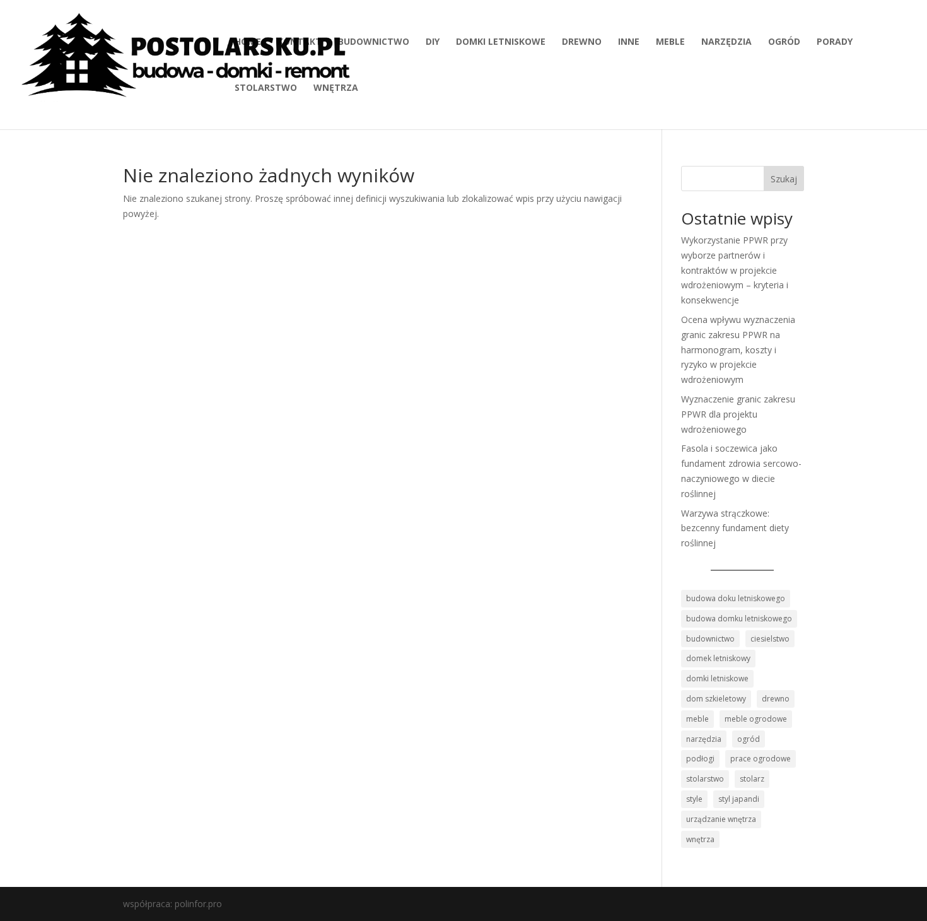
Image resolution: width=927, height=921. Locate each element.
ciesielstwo (770, 638)
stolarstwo (266, 88)
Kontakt (299, 42)
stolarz (752, 778)
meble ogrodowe (756, 718)
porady (835, 42)
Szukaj (784, 179)
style (694, 799)
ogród (784, 42)
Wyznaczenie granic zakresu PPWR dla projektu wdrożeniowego (738, 414)
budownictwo (373, 42)
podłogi (700, 758)
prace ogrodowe (760, 758)
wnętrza (335, 88)
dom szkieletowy (716, 698)
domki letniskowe (500, 42)
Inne (628, 42)
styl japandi (738, 799)
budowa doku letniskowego (735, 598)
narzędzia (726, 42)
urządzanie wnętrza (721, 819)
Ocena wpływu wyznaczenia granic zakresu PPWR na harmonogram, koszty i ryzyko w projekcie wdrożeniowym (738, 349)
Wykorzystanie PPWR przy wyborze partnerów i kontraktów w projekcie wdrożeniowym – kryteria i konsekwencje (734, 270)
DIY (433, 42)
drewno (582, 42)
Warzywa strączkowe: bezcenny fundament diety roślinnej (735, 528)
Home (248, 42)
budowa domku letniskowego (739, 618)
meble (670, 42)
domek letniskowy (718, 658)
